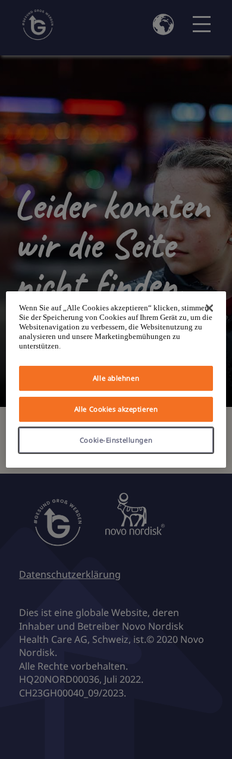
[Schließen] (209, 308)
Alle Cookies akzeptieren (116, 409)
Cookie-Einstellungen (116, 440)
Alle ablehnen (116, 378)
